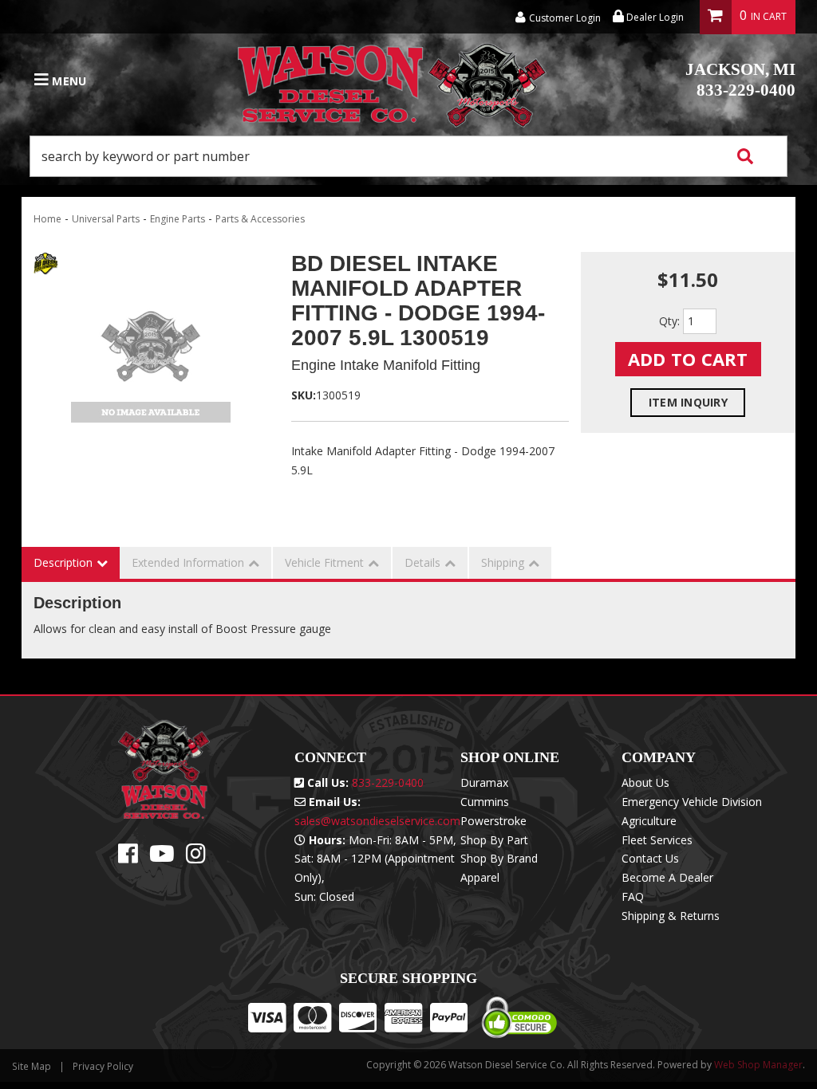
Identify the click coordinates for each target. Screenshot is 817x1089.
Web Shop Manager (758, 1064)
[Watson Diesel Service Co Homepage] (392, 80)
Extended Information (188, 562)
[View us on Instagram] (196, 857)
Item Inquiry (688, 402)
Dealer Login (654, 17)
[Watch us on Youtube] (162, 857)
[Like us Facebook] (128, 857)
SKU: (303, 395)
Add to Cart (688, 359)
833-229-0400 (740, 80)
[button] (408, 156)
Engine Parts (177, 219)
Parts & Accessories (260, 219)
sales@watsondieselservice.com (377, 820)
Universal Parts (106, 219)
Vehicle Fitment (324, 562)
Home (47, 219)
